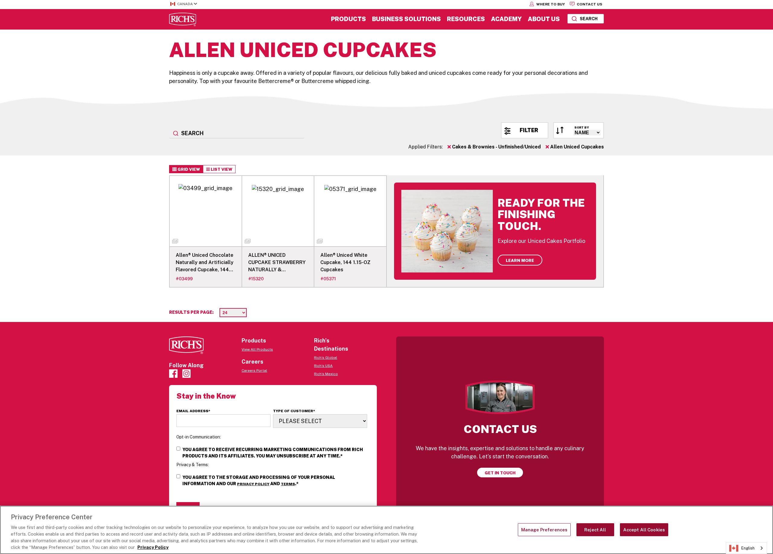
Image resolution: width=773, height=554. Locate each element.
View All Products (257, 349)
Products (348, 19)
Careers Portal (254, 370)
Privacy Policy (253, 484)
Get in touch (500, 472)
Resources (466, 19)
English (748, 548)
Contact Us (589, 4)
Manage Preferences (544, 529)
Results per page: (191, 312)
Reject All (595, 529)
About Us (544, 19)
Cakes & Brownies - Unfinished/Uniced (496, 147)
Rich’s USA (323, 366)
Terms (288, 484)
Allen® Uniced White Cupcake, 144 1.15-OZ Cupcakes (345, 262)
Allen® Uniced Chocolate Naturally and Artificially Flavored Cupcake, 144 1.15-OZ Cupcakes (204, 262)
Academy (506, 19)
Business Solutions (406, 19)
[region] (386, 530)
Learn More (520, 260)
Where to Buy (550, 4)
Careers (252, 361)
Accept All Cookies (644, 529)
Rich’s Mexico (326, 374)
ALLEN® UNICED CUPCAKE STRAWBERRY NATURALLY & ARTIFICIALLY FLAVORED (277, 262)
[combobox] (585, 19)
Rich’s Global (325, 357)
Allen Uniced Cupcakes (576, 147)
